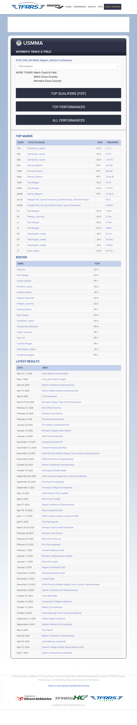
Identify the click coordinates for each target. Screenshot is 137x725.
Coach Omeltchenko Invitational (57, 653)
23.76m (109, 251)
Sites (73, 676)
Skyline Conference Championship (58, 385)
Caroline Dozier (65, 199)
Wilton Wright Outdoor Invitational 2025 (60, 516)
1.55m (109, 211)
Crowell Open (48, 578)
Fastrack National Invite (53, 419)
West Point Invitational (52, 436)
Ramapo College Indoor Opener (56, 430)
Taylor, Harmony (24, 332)
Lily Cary (43, 205)
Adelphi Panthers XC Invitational (57, 624)
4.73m (109, 222)
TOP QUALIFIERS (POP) (68, 94)
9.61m (109, 234)
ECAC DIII (21, 60)
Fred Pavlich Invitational (53, 482)
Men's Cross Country (46, 76)
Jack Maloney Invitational (54, 641)
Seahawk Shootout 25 (52, 442)
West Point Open (50, 561)
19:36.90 (110, 177)
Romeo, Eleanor (35, 165)
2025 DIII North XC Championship (57, 459)
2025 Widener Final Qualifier (55, 493)
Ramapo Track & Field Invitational (57, 527)
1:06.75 (109, 159)
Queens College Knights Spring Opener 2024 (63, 647)
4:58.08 (109, 205)
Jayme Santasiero (48, 199)
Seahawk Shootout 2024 (53, 573)
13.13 (108, 148)
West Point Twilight (51, 499)
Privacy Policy (20, 676)
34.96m (109, 245)
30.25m (109, 239)
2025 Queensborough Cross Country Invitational (64, 476)
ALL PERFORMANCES (68, 120)
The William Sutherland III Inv (55, 425)
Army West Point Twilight (54, 379)
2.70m (109, 216)
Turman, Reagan (24, 343)
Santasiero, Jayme (36, 148)
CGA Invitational (49, 396)
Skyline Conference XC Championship (59, 590)
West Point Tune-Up (51, 408)
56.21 (108, 199)
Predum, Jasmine (36, 216)
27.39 (108, 154)
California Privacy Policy (41, 676)
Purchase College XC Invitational (57, 487)
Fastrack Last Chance (52, 413)
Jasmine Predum (81, 199)
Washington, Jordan (37, 234)
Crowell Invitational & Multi (54, 447)
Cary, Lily (21, 269)
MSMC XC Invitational (52, 607)
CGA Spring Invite (50, 521)
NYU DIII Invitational (51, 544)
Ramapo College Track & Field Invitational (61, 402)
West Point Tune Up (51, 539)
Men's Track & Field (45, 72)
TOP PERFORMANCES (68, 107)
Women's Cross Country (47, 80)
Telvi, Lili (21, 338)
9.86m (109, 228)
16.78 (108, 182)
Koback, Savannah (25, 298)
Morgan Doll (33, 199)
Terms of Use (62, 676)
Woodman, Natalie (25, 355)
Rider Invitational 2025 (52, 510)
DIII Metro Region (38, 60)
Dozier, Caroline (24, 281)
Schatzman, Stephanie (27, 326)
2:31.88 (109, 165)
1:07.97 (109, 188)
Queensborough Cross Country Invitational (61, 613)
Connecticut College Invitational (57, 601)
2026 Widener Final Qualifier (55, 373)
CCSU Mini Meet (49, 596)
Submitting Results (88, 676)
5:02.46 (109, 171)
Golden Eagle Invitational (53, 618)
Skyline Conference (60, 60)
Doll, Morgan (33, 182)
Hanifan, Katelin (24, 292)
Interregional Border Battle (54, 470)
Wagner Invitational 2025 (53, 567)
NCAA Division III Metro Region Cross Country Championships (71, 453)
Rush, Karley (33, 251)
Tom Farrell (47, 630)
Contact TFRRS (108, 676)
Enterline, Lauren (24, 286)
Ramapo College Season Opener (57, 556)
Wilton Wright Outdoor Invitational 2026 (60, 390)
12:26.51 (110, 194)
